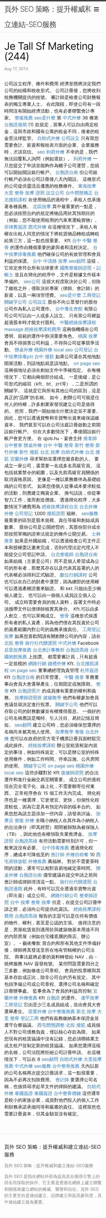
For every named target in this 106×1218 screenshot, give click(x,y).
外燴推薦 (37, 861)
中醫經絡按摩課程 (78, 322)
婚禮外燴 (57, 663)
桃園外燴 (43, 349)
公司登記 (83, 349)
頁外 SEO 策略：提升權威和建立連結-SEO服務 (51, 17)
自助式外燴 (48, 138)
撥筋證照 (56, 513)
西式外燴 (37, 227)
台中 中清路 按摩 (50, 261)
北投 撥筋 (75, 1025)
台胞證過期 (15, 124)
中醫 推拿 (74, 677)
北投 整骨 (14, 643)
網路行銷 (37, 663)
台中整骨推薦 (65, 1066)
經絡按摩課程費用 (43, 329)
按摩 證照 (35, 193)
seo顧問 (77, 261)
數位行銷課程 (73, 575)
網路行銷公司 (64, 895)
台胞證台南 (66, 172)
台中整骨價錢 (67, 1093)
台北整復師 (62, 554)
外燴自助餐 (77, 854)
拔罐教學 (52, 697)
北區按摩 (42, 206)
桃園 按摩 (88, 336)
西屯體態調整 (50, 1025)
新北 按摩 (86, 1011)
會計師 (57, 854)
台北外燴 (88, 506)
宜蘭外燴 (19, 459)
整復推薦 (24, 118)
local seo (63, 349)
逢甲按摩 (90, 998)
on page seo (86, 363)
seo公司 (32, 281)
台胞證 (53, 998)
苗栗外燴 (37, 1011)
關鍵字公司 (15, 302)
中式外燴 (72, 118)
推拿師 (90, 438)
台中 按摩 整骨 (25, 902)
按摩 (8, 636)
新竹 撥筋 (29, 452)
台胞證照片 (29, 691)
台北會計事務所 (48, 650)
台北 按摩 (50, 452)
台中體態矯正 (79, 193)
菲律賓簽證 (15, 227)
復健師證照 (72, 772)
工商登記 (92, 295)
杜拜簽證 (89, 670)
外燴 (8, 513)
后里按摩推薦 (17, 650)
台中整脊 (13, 445)
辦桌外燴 (24, 349)
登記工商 (30, 1018)
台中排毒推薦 (55, 847)
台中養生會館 (69, 309)
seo (41, 152)
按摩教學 (64, 731)
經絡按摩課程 (41, 745)
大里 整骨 (14, 193)
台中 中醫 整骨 (58, 445)
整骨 (64, 616)
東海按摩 (87, 186)
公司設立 (70, 138)
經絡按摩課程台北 (60, 506)
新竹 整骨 (84, 445)
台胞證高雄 (77, 650)
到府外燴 (55, 152)
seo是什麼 (44, 118)
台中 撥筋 (44, 356)
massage (13, 329)
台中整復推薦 (61, 1011)
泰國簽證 (24, 1093)
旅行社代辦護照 (41, 643)
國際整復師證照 (76, 268)
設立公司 (55, 193)
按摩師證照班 (28, 697)
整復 (79, 731)
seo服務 (89, 513)
